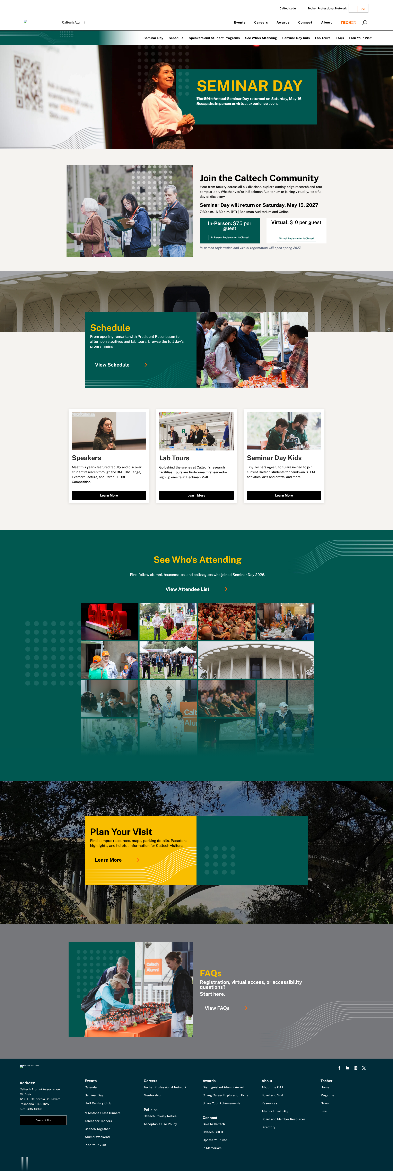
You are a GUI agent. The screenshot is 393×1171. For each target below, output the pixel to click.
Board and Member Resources (284, 1119)
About (326, 22)
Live (324, 1111)
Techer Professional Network (327, 8)
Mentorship (152, 1095)
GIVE (362, 9)
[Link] (197, 679)
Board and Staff (273, 1095)
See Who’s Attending (261, 38)
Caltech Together (97, 1129)
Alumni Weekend (97, 1137)
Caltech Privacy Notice (160, 1116)
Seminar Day (153, 38)
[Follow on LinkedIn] (347, 1068)
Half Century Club (98, 1103)
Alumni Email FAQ (275, 1111)
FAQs (340, 38)
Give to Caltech (214, 1124)
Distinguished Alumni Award (223, 1087)
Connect (305, 22)
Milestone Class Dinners (103, 1113)
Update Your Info (215, 1140)
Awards (283, 22)
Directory (268, 1127)
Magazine (327, 1095)
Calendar (91, 1087)
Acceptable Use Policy (160, 1124)
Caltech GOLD (213, 1132)
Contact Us (43, 1120)
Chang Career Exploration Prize (225, 1095)
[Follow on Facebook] (339, 1068)
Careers (261, 22)
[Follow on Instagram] (355, 1068)
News (325, 1103)
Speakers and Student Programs (214, 38)
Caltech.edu (288, 8)
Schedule (176, 38)
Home (325, 1087)
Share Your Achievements (222, 1103)
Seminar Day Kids (296, 38)
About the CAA (273, 1087)
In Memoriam (212, 1148)
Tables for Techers (98, 1121)
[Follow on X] (364, 1068)
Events (240, 22)
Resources (269, 1103)
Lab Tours (322, 38)
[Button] (364, 22)
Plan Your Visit (360, 38)
